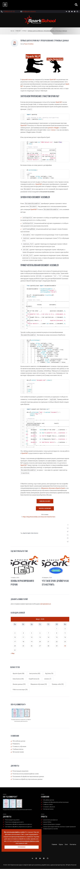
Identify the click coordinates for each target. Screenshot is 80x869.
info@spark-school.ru (29, 11)
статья (53, 130)
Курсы (61, 844)
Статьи (24, 31)
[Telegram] (74, 11)
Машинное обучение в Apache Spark (53, 488)
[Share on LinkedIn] (67, 534)
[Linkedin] (69, 11)
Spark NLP (53, 79)
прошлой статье (27, 79)
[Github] (77, 11)
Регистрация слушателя (20, 771)
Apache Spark (26, 533)
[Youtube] (72, 11)
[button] (5, 4)
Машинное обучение (39, 684)
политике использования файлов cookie (26, 841)
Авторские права (18, 752)
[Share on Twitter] (67, 531)
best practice (34, 673)
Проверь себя (58, 684)
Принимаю (21, 847)
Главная (18, 31)
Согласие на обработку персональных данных (27, 779)
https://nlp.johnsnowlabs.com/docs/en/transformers (39, 517)
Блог (66, 844)
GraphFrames (34, 679)
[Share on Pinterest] (67, 538)
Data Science (34, 533)
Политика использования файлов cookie (26, 774)
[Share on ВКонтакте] (67, 528)
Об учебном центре (19, 741)
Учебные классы (18, 749)
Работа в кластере (20, 689)
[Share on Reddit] (67, 541)
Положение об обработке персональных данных (28, 776)
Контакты (73, 844)
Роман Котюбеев (28, 44)
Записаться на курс (45, 501)
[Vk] (66, 11)
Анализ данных (19, 684)
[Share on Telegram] (67, 525)
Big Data (49, 673)
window (47, 679)
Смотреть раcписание (45, 508)
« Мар (12, 653)
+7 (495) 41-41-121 (9, 11)
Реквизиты (16, 744)
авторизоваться (45, 604)
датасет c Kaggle (53, 127)
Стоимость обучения (19, 746)
